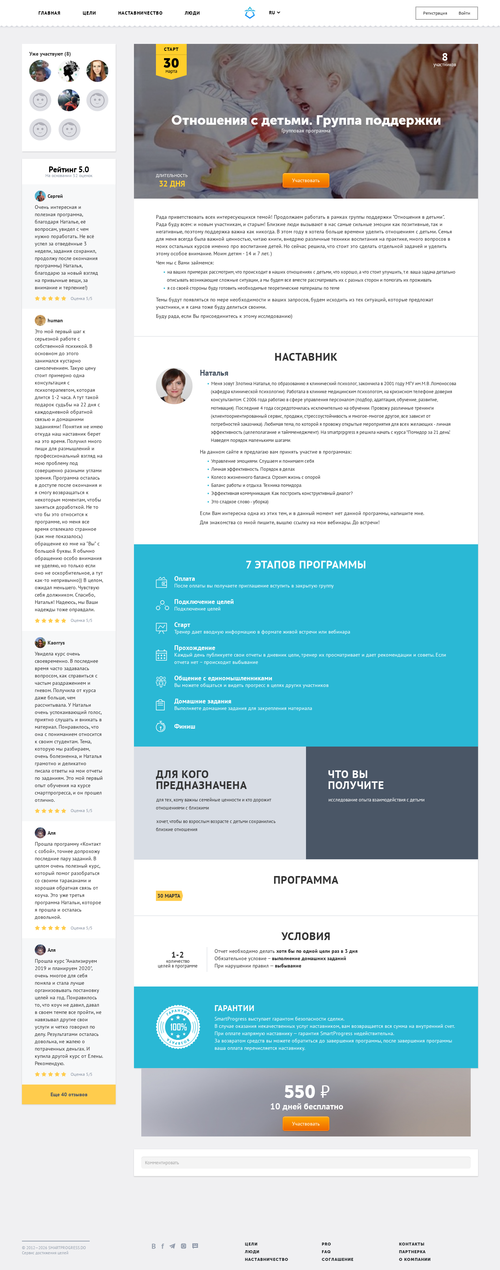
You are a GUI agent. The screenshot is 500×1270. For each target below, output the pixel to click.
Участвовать (306, 180)
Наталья (214, 373)
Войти (464, 13)
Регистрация (435, 13)
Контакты (412, 1244)
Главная (49, 13)
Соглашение (338, 1260)
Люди (192, 13)
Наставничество (140, 13)
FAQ (326, 1252)
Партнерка (412, 1252)
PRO (326, 1244)
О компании (415, 1260)
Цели (89, 13)
